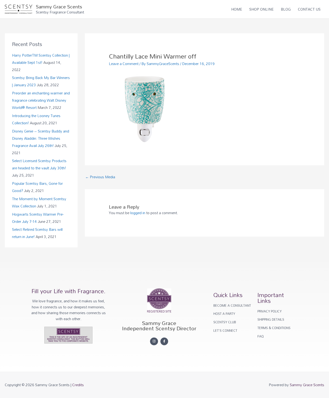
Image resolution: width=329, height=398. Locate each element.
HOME (236, 9)
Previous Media (100, 176)
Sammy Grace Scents (59, 6)
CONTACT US (309, 9)
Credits (78, 384)
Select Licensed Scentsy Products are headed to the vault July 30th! (39, 164)
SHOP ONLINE (261, 9)
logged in (137, 212)
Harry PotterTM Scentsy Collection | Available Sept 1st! (41, 59)
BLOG (286, 9)
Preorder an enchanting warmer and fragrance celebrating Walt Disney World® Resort (41, 100)
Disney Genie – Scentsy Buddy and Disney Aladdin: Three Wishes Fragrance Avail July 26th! (40, 138)
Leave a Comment (123, 63)
